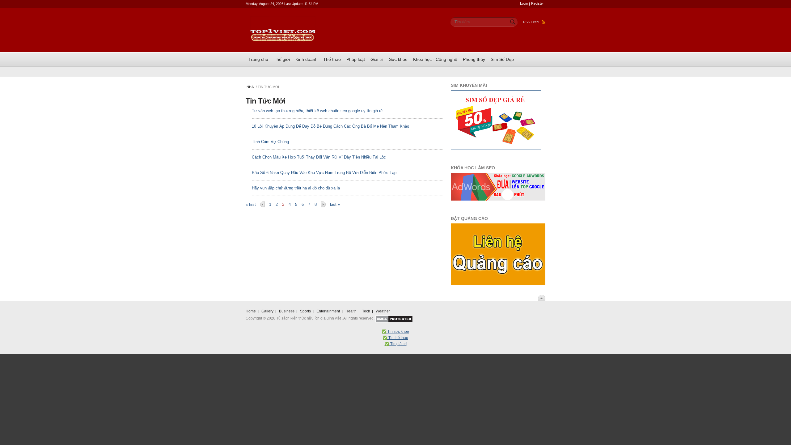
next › (323, 204)
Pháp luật (355, 59)
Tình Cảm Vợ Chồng (270, 141)
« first (251, 204)
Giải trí (376, 59)
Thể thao (332, 59)
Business (286, 311)
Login (524, 3)
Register (537, 3)
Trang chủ (258, 59)
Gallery (267, 311)
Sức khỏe (398, 59)
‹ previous (262, 204)
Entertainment (328, 311)
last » (335, 204)
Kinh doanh (306, 59)
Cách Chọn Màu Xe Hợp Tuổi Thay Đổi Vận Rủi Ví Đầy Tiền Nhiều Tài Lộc (319, 157)
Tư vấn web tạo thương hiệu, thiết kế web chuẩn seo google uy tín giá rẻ (317, 110)
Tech (366, 311)
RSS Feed (531, 22)
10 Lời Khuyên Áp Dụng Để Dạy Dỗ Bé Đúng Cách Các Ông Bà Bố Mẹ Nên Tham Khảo (330, 126)
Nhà (250, 87)
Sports (305, 311)
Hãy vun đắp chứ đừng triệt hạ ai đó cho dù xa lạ (296, 188)
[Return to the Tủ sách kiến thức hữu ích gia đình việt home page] (282, 19)
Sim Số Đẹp (502, 59)
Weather (383, 311)
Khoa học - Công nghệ (435, 59)
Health (351, 311)
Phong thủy (474, 59)
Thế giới (282, 59)
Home (251, 311)
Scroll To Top (541, 298)
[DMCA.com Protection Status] (394, 318)
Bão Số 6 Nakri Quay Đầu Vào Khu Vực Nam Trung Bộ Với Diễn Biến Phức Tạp (324, 172)
